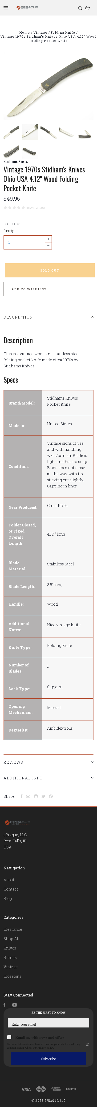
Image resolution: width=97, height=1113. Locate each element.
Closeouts (12, 976)
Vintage (11, 966)
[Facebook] (4, 1005)
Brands (10, 957)
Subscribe (48, 1058)
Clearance (13, 929)
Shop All (11, 938)
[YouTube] (14, 1005)
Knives (10, 948)
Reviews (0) (36, 208)
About (9, 879)
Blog (8, 898)
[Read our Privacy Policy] (87, 1044)
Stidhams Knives (16, 161)
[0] (87, 7)
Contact (11, 889)
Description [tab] (18, 317)
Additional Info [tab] (23, 777)
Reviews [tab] (13, 762)
